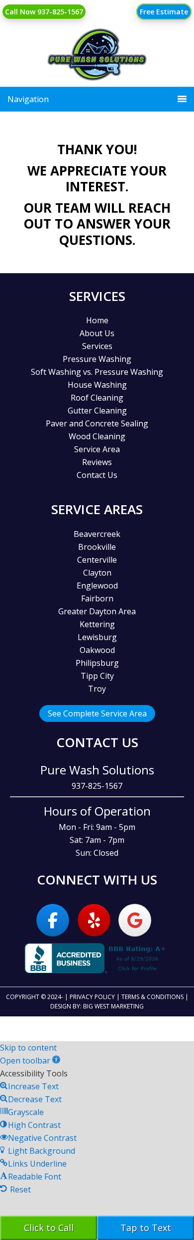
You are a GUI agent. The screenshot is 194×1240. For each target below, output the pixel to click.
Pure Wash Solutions (97, 64)
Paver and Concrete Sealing (97, 423)
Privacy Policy (92, 997)
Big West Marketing (113, 1006)
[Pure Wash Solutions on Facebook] (52, 920)
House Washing (97, 384)
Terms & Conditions (152, 997)
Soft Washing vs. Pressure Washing (97, 371)
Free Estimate (164, 11)
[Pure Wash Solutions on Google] (134, 920)
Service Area (97, 449)
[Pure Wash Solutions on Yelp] (94, 920)
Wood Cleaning (97, 436)
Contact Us (97, 475)
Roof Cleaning (97, 397)
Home (97, 320)
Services (97, 346)
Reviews (97, 462)
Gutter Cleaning (97, 410)
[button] (30, 1060)
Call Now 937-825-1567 (44, 11)
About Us (97, 333)
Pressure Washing (97, 359)
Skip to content (28, 1047)
